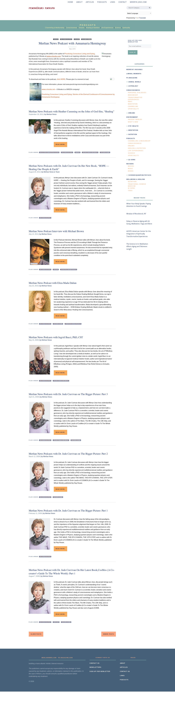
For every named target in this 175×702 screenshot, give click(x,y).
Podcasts (102, 2)
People (76, 39)
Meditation (133, 104)
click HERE (61, 79)
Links (112, 2)
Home (70, 2)
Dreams (81, 27)
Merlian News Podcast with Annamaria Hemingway (72, 43)
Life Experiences (107, 27)
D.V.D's (77, 152)
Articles (90, 2)
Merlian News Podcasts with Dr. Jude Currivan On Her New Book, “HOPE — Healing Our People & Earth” (69, 167)
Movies (131, 166)
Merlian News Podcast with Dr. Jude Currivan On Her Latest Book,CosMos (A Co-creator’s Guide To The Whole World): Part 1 (72, 571)
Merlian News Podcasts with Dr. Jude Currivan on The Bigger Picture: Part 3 (68, 394)
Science (118, 27)
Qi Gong (131, 159)
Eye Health (133, 126)
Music (130, 168)
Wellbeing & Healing (69, 269)
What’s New (133, 122)
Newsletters (95, 667)
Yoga (130, 190)
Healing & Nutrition (93, 27)
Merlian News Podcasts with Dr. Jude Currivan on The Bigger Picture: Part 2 (68, 453)
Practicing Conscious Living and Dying (80, 54)
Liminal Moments (133, 73)
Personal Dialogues (137, 92)
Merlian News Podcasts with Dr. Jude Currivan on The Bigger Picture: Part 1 (68, 510)
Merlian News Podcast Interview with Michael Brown (56, 231)
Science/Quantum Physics (139, 175)
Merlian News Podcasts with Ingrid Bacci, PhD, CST (56, 337)
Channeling (133, 106)
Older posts (36, 634)
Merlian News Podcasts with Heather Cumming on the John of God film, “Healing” (71, 111)
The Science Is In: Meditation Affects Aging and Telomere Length (137, 246)
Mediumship (133, 95)
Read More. (60, 144)
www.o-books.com (54, 56)
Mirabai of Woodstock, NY (136, 214)
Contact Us (95, 663)
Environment (132, 117)
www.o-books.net (48, 89)
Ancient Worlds (135, 119)
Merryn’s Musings (134, 69)
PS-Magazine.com (65, 657)
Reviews (130, 164)
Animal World (134, 82)
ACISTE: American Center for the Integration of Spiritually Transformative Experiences (138, 233)
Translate (142, 18)
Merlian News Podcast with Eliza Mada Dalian (52, 283)
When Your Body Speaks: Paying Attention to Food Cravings (138, 204)
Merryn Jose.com (138, 2)
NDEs (130, 101)
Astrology (133, 86)
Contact (122, 2)
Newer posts (108, 634)
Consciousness (71, 27)
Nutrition (132, 134)
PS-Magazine (131, 78)
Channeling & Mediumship (54, 27)
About (79, 2)
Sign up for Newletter (100, 671)
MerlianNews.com (49, 657)
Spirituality (126, 27)
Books (55, 39)
